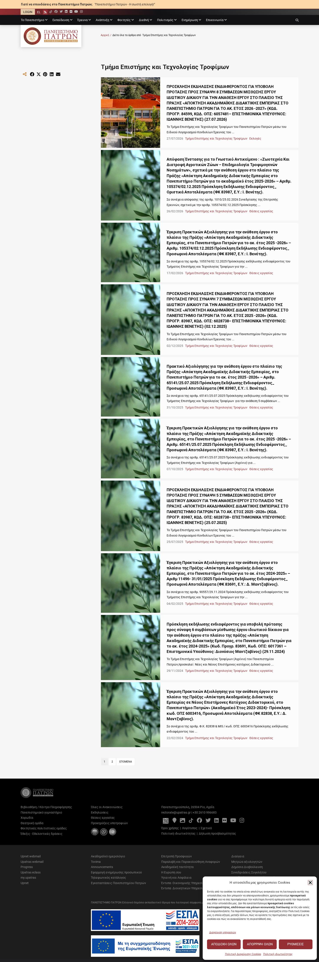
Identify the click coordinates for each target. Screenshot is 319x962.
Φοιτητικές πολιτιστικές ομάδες (44, 828)
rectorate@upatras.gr (176, 812)
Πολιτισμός (165, 20)
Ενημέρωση (190, 20)
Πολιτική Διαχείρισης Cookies (243, 954)
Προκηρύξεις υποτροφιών (109, 823)
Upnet (25, 883)
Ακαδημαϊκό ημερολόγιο (108, 856)
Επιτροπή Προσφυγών (176, 856)
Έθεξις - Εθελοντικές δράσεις (41, 833)
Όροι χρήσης (170, 828)
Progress (27, 867)
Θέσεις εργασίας (261, 211)
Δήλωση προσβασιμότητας (217, 833)
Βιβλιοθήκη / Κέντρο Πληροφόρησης (46, 807)
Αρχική (106, 35)
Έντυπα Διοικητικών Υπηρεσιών (184, 888)
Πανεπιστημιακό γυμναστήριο (41, 812)
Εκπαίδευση (61, 20)
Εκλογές (255, 138)
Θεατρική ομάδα (32, 823)
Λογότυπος (189, 828)
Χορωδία (27, 817)
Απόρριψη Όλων (260, 944)
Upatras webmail (32, 861)
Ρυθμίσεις (295, 944)
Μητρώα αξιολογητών (246, 861)
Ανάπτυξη (102, 20)
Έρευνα (82, 20)
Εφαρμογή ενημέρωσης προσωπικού (116, 872)
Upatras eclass (31, 872)
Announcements (102, 867)
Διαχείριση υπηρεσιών (222, 932)
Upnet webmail (31, 856)
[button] (310, 882)
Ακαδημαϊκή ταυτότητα (177, 867)
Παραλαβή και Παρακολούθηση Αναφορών (190, 861)
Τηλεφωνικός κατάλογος (108, 877)
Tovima (96, 861)
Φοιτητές (124, 20)
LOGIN (27, 12)
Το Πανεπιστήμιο (32, 20)
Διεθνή (144, 20)
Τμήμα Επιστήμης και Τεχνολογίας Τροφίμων (216, 138)
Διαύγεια (237, 856)
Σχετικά (206, 828)
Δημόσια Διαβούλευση (247, 867)
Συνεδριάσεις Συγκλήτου (248, 872)
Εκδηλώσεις (100, 812)
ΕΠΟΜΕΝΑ (125, 761)
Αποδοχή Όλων (224, 944)
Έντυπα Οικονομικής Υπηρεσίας (183, 883)
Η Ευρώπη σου (171, 872)
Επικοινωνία (215, 20)
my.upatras (28, 877)
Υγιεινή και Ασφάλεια (176, 877)
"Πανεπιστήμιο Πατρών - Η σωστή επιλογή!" (125, 4)
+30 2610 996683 (205, 812)
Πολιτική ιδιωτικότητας (278, 954)
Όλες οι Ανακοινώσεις (107, 807)
